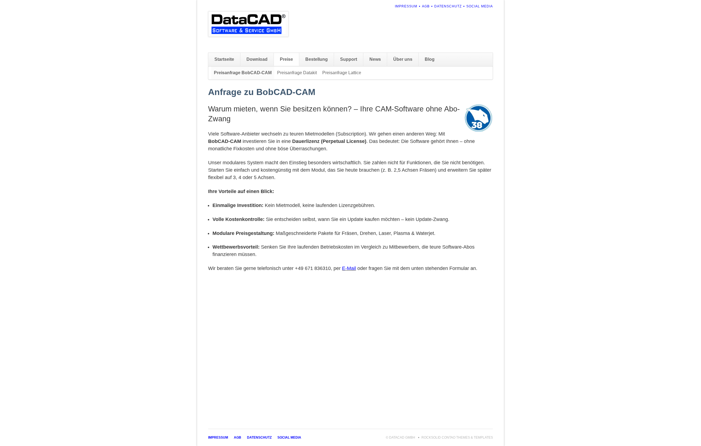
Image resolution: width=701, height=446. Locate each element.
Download (257, 59)
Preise (286, 59)
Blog (430, 59)
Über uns (402, 59)
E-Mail (349, 268)
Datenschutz (448, 6)
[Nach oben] (688, 431)
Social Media (479, 6)
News (375, 59)
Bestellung (316, 59)
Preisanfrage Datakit (297, 72)
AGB (426, 6)
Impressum (406, 6)
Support (348, 59)
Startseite (224, 59)
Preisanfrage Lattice (341, 72)
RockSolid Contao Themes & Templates (457, 437)
